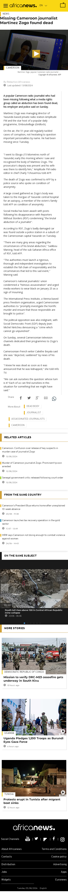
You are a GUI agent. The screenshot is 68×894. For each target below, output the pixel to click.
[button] (36, 54)
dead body (33, 406)
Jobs (4, 872)
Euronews (61, 880)
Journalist (34, 412)
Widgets (6, 880)
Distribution (8, 864)
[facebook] (54, 839)
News (6, 14)
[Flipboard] (45, 839)
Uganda (9, 733)
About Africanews (11, 849)
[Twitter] (37, 839)
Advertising (60, 864)
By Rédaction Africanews (16, 82)
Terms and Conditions (54, 849)
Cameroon (12, 68)
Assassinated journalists (28, 419)
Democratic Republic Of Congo (24, 672)
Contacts (6, 857)
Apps (64, 872)
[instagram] (62, 839)
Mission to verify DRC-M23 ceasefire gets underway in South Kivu (33, 679)
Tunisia (9, 794)
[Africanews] (23, 6)
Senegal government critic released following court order (32, 478)
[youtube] (28, 839)
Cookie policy (59, 857)
